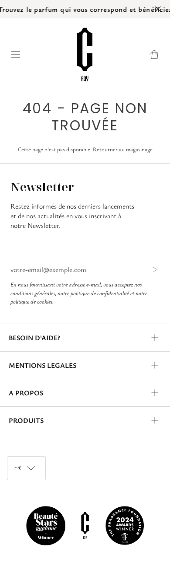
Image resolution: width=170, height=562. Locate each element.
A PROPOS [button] (26, 393)
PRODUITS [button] (26, 420)
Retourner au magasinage (123, 149)
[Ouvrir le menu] (20, 54)
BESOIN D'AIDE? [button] (34, 337)
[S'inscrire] (148, 269)
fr (18, 467)
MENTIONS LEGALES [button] (42, 365)
